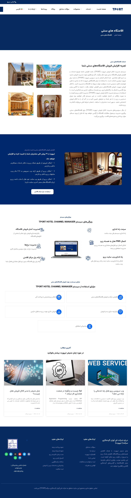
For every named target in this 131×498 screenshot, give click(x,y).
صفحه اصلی (117, 35)
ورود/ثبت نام (25, 2)
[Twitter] (24, 454)
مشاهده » (121, 408)
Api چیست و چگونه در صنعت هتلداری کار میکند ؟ (69, 392)
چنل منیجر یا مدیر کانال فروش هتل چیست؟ (25, 392)
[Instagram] (15, 454)
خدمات (88, 9)
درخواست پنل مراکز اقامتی (42, 192)
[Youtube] (19, 454)
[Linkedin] (19, 457)
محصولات (76, 9)
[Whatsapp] (6, 454)
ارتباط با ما (31, 9)
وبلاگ (53, 9)
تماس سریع (10, 2)
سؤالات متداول (64, 9)
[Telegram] (10, 454)
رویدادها (44, 9)
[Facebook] (28, 454)
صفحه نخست (101, 9)
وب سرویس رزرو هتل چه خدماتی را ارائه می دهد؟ (109, 392)
